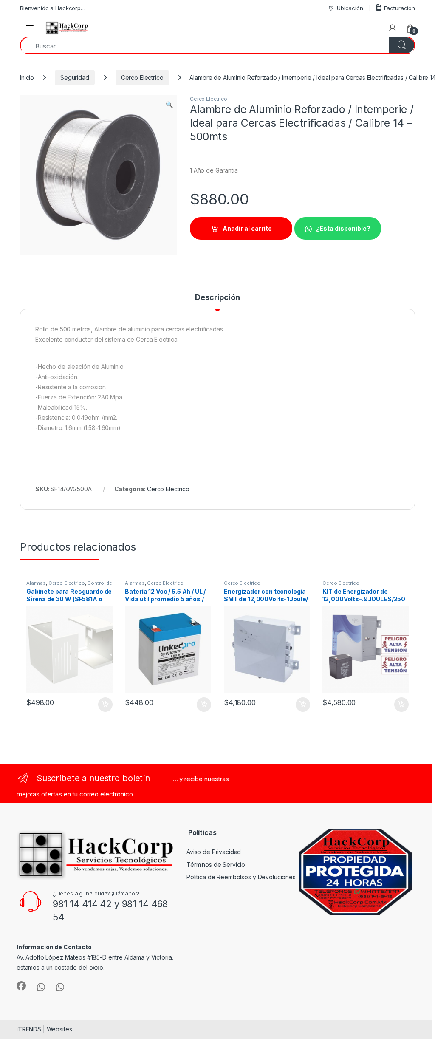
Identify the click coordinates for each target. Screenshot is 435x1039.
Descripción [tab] (217, 298)
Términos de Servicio (215, 864)
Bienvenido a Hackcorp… (52, 8)
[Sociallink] (21, 986)
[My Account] (392, 28)
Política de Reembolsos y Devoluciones (241, 876)
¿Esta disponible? (343, 228)
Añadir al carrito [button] (103, 704)
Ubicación (350, 8)
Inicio (27, 77)
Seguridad (74, 77)
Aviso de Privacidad (213, 851)
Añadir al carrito (247, 228)
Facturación (399, 8)
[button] (169, 104)
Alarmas (36, 583)
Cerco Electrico (142, 77)
